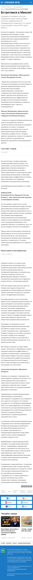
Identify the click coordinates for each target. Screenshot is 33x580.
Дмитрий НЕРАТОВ (11, 9)
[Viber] (29, 486)
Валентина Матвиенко (29, 492)
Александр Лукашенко (22, 492)
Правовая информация (24, 543)
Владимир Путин (15, 492)
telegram (25, 502)
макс (25, 506)
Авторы (15, 543)
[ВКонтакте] (22, 486)
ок (25, 498)
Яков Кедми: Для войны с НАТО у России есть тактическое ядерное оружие (10, 531)
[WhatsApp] (31, 486)
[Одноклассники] (24, 486)
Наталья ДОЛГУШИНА (22, 9)
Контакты (8, 543)
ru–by (9, 506)
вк (9, 498)
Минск (9, 491)
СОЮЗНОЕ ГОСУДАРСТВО (7, 254)
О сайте (3, 543)
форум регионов (4, 492)
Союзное (24, 537)
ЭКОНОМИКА (4, 152)
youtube (10, 502)
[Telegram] (27, 486)
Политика (4, 537)
